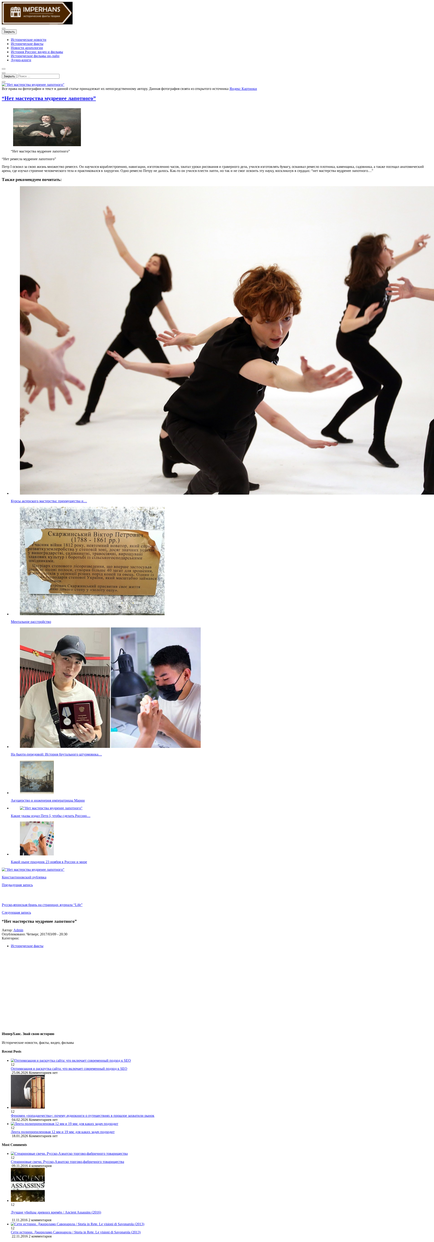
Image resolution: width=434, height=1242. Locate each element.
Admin (18, 930)
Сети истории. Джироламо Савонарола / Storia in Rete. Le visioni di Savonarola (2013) (76, 1232)
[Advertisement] (137, 991)
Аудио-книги (21, 60)
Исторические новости (28, 40)
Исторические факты (27, 44)
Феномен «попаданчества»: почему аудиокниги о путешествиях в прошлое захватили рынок (82, 1116)
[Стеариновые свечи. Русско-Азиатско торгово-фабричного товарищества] (69, 1153)
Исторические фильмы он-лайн (35, 56)
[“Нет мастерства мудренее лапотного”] (33, 85)
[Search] (3, 81)
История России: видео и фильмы (37, 52)
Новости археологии (27, 48)
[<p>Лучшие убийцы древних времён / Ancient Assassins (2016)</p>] (28, 1200)
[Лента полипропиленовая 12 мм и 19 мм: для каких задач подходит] (221, 1124)
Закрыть (9, 31)
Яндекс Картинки (243, 89)
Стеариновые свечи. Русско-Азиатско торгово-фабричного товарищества (67, 1162)
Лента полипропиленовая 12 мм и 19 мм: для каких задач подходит (63, 1132)
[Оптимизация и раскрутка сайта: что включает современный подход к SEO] (221, 1061)
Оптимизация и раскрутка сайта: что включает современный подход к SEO (69, 1069)
